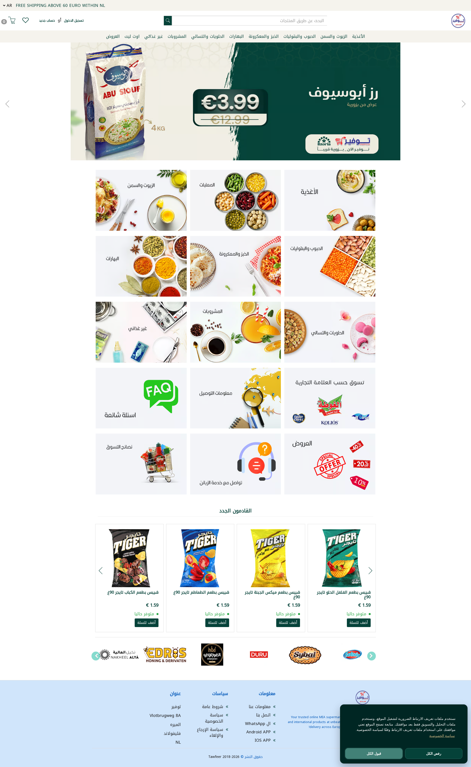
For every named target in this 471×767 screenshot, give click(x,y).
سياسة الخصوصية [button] (442, 736)
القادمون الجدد (235, 510)
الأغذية (358, 36)
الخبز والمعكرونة (264, 36)
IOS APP (263, 740)
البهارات (236, 36)
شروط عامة (212, 707)
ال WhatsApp (258, 723)
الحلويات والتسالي (207, 36)
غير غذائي (153, 36)
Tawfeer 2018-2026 (223, 756)
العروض (113, 36)
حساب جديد (47, 20)
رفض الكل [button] (433, 753)
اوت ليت (132, 36)
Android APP (258, 732)
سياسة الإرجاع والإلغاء (210, 732)
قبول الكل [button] (374, 753)
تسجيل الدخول (74, 20)
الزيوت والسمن (334, 36)
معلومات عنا (260, 707)
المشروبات (177, 36)
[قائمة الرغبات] (25, 21)
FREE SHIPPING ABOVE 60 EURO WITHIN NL (60, 5)
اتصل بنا (263, 715)
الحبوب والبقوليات (300, 36)
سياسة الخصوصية (214, 718)
